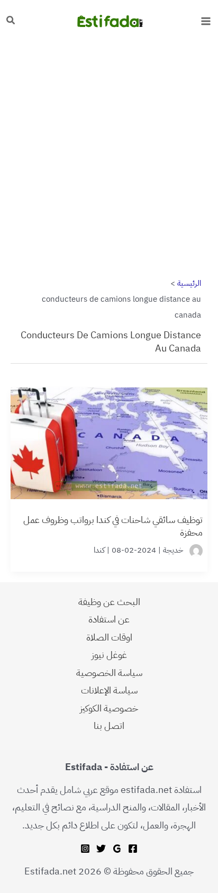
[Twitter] (101, 848)
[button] (10, 21)
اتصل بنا (109, 725)
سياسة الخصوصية (109, 672)
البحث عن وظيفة (109, 601)
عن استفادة (109, 619)
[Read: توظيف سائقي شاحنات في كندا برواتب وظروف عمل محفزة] (109, 437)
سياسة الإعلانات (109, 690)
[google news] (117, 848)
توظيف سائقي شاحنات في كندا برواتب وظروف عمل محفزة (113, 525)
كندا (99, 550)
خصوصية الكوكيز (109, 708)
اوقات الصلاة (109, 637)
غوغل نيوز (109, 654)
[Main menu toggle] (205, 20)
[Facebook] (133, 848)
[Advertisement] (109, 156)
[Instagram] (85, 848)
